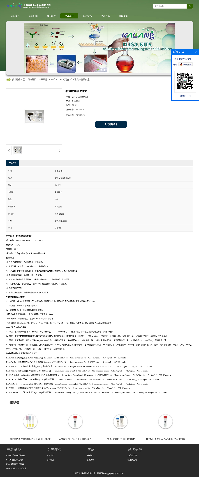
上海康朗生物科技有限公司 (84, 473)
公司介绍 (33, 16)
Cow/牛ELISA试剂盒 (59, 79)
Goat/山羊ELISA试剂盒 (15, 455)
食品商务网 (132, 460)
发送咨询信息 (111, 124)
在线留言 (123, 16)
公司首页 (15, 16)
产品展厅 (69, 16)
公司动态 (87, 16)
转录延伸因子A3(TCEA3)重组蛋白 (75, 439)
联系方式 (105, 16)
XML (122, 473)
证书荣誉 (51, 16)
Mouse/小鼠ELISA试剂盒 (16, 469)
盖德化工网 (132, 455)
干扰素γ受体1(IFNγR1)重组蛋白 (120, 439)
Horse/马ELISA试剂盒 (15, 464)
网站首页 (32, 79)
